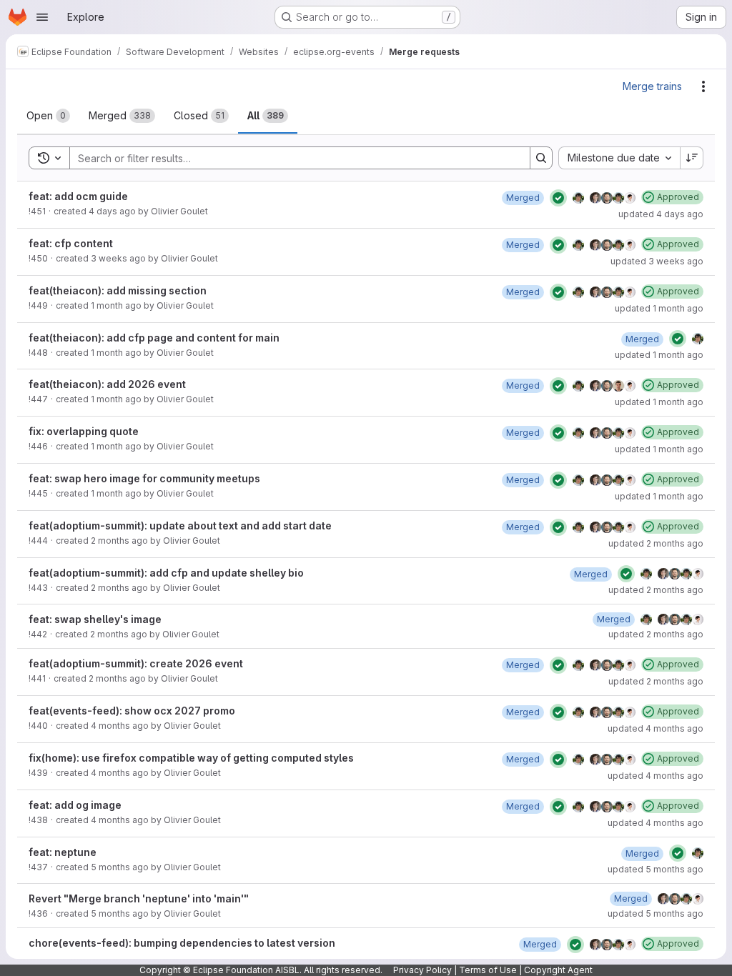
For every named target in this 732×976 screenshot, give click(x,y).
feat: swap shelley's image (95, 619)
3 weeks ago (118, 258)
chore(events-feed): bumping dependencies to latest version (182, 943)
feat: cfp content (71, 243)
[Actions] (703, 86)
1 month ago (116, 305)
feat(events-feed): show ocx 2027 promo (132, 710)
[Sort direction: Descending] (692, 157)
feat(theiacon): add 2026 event (107, 384)
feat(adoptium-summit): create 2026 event (136, 663)
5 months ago (120, 867)
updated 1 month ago (659, 308)
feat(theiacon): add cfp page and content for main (154, 338)
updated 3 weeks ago (656, 261)
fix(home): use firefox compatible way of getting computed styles (191, 758)
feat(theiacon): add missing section (118, 290)
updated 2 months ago (655, 543)
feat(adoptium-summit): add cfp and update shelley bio (166, 573)
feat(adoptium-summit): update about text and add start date (180, 525)
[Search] (541, 157)
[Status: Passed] (558, 197)
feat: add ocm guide (78, 196)
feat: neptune (63, 852)
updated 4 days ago (660, 214)
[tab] (48, 116)
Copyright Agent (558, 970)
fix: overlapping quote (84, 431)
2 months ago (119, 540)
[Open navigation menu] (42, 17)
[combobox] (619, 157)
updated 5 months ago (655, 869)
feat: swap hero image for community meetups (144, 478)
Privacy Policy (422, 970)
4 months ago (120, 725)
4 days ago (112, 211)
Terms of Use (488, 970)
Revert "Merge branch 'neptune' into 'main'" (139, 898)
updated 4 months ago (655, 728)
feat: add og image (75, 805)
